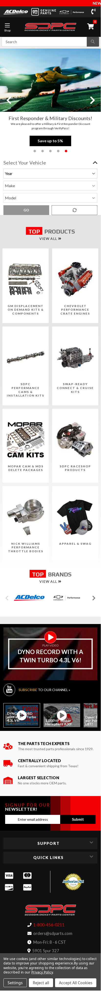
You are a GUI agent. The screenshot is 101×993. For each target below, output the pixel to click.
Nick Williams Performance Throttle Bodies (25, 547)
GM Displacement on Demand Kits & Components (26, 309)
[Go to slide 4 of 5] (58, 151)
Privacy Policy (42, 972)
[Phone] (94, 11)
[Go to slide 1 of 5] (35, 151)
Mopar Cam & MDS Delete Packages (26, 468)
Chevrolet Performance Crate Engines (75, 309)
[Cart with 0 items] (91, 26)
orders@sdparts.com (52, 933)
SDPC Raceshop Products (75, 468)
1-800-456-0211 (49, 924)
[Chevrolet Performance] (71, 11)
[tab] (21, 715)
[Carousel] (29, 598)
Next (92, 99)
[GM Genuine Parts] (43, 12)
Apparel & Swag (75, 543)
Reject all (41, 982)
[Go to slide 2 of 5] (42, 151)
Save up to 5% (50, 140)
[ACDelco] (15, 11)
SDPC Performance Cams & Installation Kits (25, 389)
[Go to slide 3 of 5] (50, 151)
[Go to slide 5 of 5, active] (66, 151)
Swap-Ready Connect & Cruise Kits (75, 387)
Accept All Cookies (75, 982)
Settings (15, 982)
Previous (8, 99)
